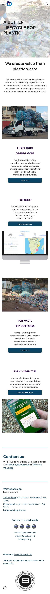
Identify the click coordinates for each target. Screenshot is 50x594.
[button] (3, 3)
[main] (25, 28)
